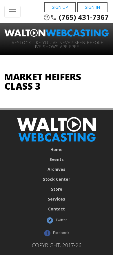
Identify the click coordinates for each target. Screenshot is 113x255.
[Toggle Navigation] (12, 11)
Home (56, 150)
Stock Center (56, 179)
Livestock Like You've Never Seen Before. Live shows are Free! (56, 44)
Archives (56, 169)
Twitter (61, 219)
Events (57, 159)
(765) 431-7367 (76, 17)
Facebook (60, 232)
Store (56, 189)
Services (56, 199)
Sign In (92, 7)
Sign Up (60, 7)
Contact (56, 209)
